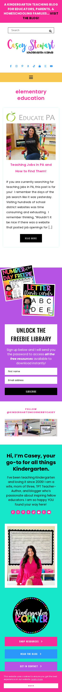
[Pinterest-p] (22, 66)
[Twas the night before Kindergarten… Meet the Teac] (13, 427)
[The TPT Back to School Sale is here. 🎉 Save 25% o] (48, 427)
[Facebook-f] (10, 66)
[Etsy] (45, 66)
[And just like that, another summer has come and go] (31, 427)
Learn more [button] (37, 679)
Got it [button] (31, 686)
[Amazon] (28, 66)
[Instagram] (16, 66)
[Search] (50, 31)
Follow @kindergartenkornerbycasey (31, 411)
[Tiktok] (33, 66)
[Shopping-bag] (39, 66)
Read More (31, 238)
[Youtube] (51, 66)
